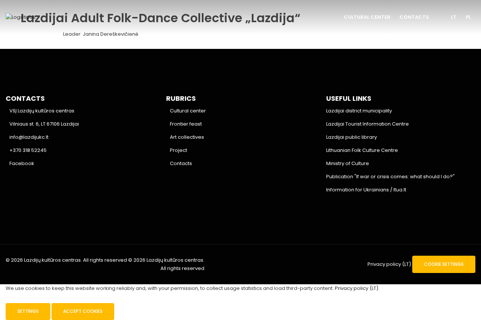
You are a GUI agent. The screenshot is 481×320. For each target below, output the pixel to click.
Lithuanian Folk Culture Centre (362, 150)
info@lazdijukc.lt (28, 137)
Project (178, 150)
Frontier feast (186, 123)
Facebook (21, 163)
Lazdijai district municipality (359, 110)
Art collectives (187, 137)
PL (468, 17)
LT (454, 17)
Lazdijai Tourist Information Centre (367, 123)
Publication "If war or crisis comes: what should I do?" (390, 176)
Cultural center (367, 17)
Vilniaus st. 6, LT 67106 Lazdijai (44, 123)
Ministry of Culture (347, 163)
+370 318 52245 (28, 150)
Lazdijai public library (351, 137)
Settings (28, 311)
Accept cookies (83, 311)
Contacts (414, 17)
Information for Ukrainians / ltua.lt (366, 189)
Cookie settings (444, 264)
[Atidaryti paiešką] (440, 17)
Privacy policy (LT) (389, 264)
